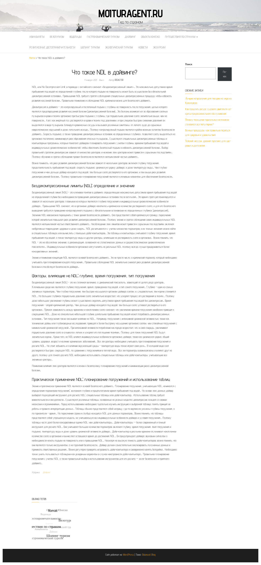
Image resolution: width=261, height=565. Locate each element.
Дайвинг (130, 36)
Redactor (119, 80)
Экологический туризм (119, 47)
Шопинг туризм (90, 47)
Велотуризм (57, 36)
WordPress (128, 554)
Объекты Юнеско (150, 36)
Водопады (75, 36)
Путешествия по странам (180, 36)
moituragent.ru (130, 13)
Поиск (188, 64)
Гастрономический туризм (103, 36)
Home (32, 58)
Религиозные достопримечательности (52, 47)
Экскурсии (159, 47)
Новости (143, 47)
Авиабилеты (36, 36)
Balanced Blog (149, 554)
